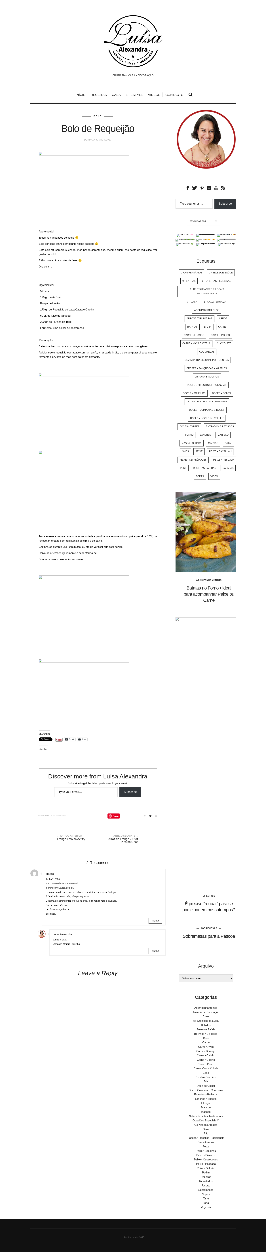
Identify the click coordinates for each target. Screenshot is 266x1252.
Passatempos (206, 1142)
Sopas (200, 476)
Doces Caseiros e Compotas (206, 1090)
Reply (155, 921)
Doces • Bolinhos (194, 393)
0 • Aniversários (191, 272)
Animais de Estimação (206, 1012)
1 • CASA (192, 302)
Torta (206, 1202)
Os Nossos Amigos (206, 1124)
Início (81, 95)
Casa (116, 95)
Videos (154, 95)
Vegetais (206, 1207)
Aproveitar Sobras (199, 318)
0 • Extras (189, 281)
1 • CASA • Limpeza (215, 302)
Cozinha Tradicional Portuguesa (207, 360)
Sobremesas (208, 928)
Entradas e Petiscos (220, 426)
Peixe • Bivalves (206, 1155)
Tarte (206, 1198)
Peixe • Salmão (206, 1168)
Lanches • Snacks (206, 1098)
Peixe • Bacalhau (220, 451)
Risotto (206, 1185)
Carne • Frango (194, 335)
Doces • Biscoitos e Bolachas (207, 385)
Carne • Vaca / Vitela (206, 1068)
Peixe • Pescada (223, 459)
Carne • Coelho (206, 1059)
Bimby (208, 326)
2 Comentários (59, 816)
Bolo (98, 116)
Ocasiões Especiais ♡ (206, 1120)
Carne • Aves (206, 1046)
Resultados (206, 1181)
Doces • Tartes (189, 426)
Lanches (205, 434)
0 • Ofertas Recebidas (216, 281)
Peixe (199, 451)
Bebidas (206, 1025)
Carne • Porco (220, 335)
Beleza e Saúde (206, 1029)
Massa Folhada (191, 443)
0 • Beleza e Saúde (221, 272)
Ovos (185, 451)
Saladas (228, 468)
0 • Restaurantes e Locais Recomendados (207, 291)
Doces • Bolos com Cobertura (207, 401)
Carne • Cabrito (206, 1055)
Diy (206, 1081)
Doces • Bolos (43, 816)
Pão (206, 1133)
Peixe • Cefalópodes (193, 459)
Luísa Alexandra (62, 934)
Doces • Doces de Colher (206, 418)
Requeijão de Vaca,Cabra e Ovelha (73, 309)
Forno (189, 434)
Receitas (99, 95)
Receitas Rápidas (204, 468)
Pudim (206, 1172)
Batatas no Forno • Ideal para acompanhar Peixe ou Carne (209, 594)
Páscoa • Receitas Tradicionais (205, 1137)
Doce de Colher (206, 1085)
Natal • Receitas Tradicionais (206, 1116)
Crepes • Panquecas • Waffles (207, 368)
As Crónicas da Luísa (206, 1020)
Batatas (192, 326)
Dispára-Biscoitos (207, 376)
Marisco (223, 434)
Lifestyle (134, 95)
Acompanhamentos (206, 310)
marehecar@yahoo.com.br (59, 887)
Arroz (223, 318)
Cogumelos (206, 351)
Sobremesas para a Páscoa (209, 936)
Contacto (174, 95)
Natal (228, 443)
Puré (183, 468)
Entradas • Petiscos (206, 1094)
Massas (213, 443)
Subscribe (130, 791)
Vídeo (214, 476)
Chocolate (224, 343)
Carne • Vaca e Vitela (196, 343)
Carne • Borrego (205, 1051)
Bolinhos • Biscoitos (206, 1033)
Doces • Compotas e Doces (207, 410)
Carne (222, 326)
